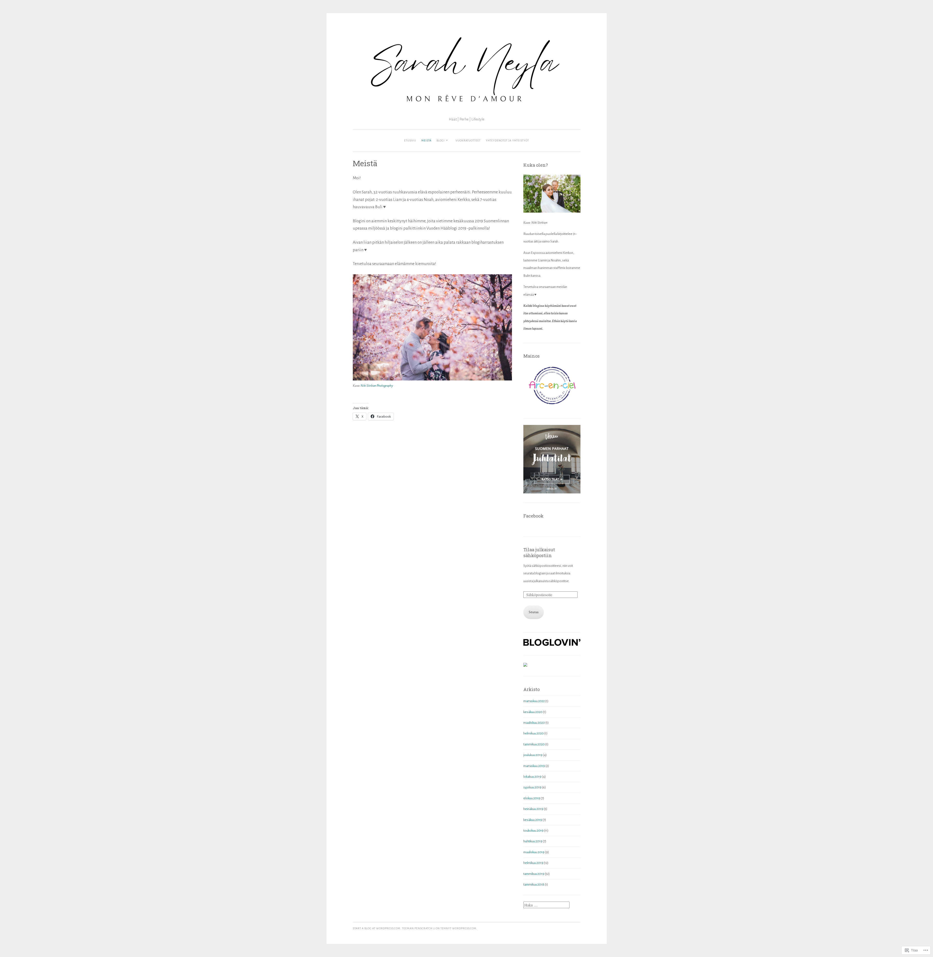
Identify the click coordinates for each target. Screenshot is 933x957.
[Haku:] (546, 905)
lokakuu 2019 (532, 776)
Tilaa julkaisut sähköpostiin (539, 552)
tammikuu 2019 (533, 874)
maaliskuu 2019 (533, 852)
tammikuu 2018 (533, 884)
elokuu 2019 (531, 798)
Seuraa (533, 612)
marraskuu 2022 (534, 701)
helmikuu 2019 (533, 863)
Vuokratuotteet (468, 140)
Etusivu (410, 140)
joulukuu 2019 (532, 755)
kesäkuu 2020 (533, 712)
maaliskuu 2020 (534, 722)
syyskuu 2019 (532, 787)
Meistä (426, 140)
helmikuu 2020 (533, 733)
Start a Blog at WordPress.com (376, 928)
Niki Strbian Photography (377, 386)
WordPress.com (464, 928)
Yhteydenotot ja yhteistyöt (507, 140)
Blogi (441, 140)
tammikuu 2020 (534, 744)
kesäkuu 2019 (532, 820)
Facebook (533, 516)
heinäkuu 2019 (533, 809)
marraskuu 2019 (534, 766)
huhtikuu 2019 (532, 841)
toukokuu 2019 (533, 830)
